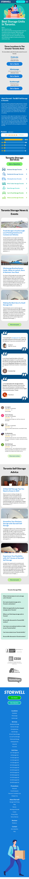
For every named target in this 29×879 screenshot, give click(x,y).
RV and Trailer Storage (14, 734)
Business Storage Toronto (14, 169)
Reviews (14, 820)
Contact (14, 826)
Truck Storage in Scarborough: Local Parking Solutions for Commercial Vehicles (14, 233)
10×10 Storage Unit (14, 765)
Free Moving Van (14, 791)
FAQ (14, 831)
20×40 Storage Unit (14, 782)
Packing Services (14, 741)
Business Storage (14, 726)
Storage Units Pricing (14, 801)
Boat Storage (15, 731)
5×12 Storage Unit (14, 760)
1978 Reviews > (21, 134)
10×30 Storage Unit (14, 774)
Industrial (14, 744)
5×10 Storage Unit (14, 757)
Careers (14, 811)
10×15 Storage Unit (14, 767)
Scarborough (14, 81)
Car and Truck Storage (14, 736)
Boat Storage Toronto (13, 188)
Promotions (14, 786)
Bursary (14, 806)
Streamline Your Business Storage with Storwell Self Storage (12, 523)
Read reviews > (11, 131)
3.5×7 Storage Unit (14, 752)
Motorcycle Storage (14, 739)
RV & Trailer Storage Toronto (15, 183)
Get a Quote (14, 64)
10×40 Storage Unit (14, 779)
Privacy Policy (14, 814)
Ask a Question (21, 1)
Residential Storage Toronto (15, 174)
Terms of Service (14, 816)
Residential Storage (14, 724)
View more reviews (14, 456)
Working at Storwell (14, 809)
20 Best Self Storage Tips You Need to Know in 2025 (13, 490)
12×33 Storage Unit (14, 777)
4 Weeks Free (14, 795)
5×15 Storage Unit (14, 762)
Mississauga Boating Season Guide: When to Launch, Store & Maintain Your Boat (14, 270)
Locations (14, 711)
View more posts (14, 324)
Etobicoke (14, 57)
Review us (14, 822)
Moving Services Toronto (14, 179)
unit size (16, 117)
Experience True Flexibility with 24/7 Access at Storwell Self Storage (13, 558)
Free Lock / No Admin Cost (14, 793)
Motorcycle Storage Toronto (15, 197)
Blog (14, 804)
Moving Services (14, 729)
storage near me (16, 337)
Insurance (14, 746)
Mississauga (14, 69)
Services (14, 722)
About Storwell (14, 799)
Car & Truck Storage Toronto (15, 193)
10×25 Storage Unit (14, 772)
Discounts (14, 788)
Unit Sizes (14, 750)
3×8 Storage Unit (14, 755)
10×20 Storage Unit (14, 770)
